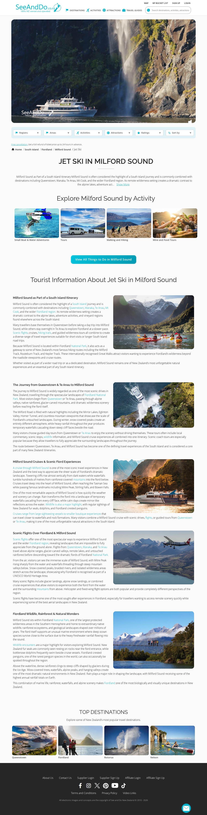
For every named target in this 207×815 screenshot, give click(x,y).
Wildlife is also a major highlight (64, 504)
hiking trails (44, 332)
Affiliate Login (133, 778)
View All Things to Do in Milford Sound (103, 259)
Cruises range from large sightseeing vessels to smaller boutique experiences (57, 514)
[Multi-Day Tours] (90, 210)
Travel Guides (134, 10)
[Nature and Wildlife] (136, 210)
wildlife (48, 437)
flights (148, 517)
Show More (123, 184)
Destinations (77, 10)
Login (187, 3)
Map (146, 3)
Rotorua (23, 757)
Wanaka (89, 308)
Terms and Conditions (83, 793)
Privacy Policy (109, 793)
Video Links (129, 793)
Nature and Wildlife (125, 239)
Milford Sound (63, 149)
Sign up (176, 3)
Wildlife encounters (24, 645)
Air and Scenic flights (33, 239)
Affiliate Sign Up (155, 778)
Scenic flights (20, 332)
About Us (48, 778)
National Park (79, 346)
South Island (32, 149)
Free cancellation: (19, 144)
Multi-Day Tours (77, 239)
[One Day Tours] (182, 210)
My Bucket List (160, 3)
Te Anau (99, 308)
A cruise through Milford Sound (31, 468)
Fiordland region (45, 311)
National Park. (101, 555)
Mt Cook (162, 757)
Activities (95, 10)
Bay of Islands (119, 757)
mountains (79, 479)
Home (18, 149)
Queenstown (76, 308)
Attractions (113, 10)
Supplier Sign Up (109, 778)
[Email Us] (186, 808)
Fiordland (47, 149)
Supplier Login (85, 778)
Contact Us (65, 778)
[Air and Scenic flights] (44, 210)
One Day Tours (168, 239)
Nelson (69, 757)
